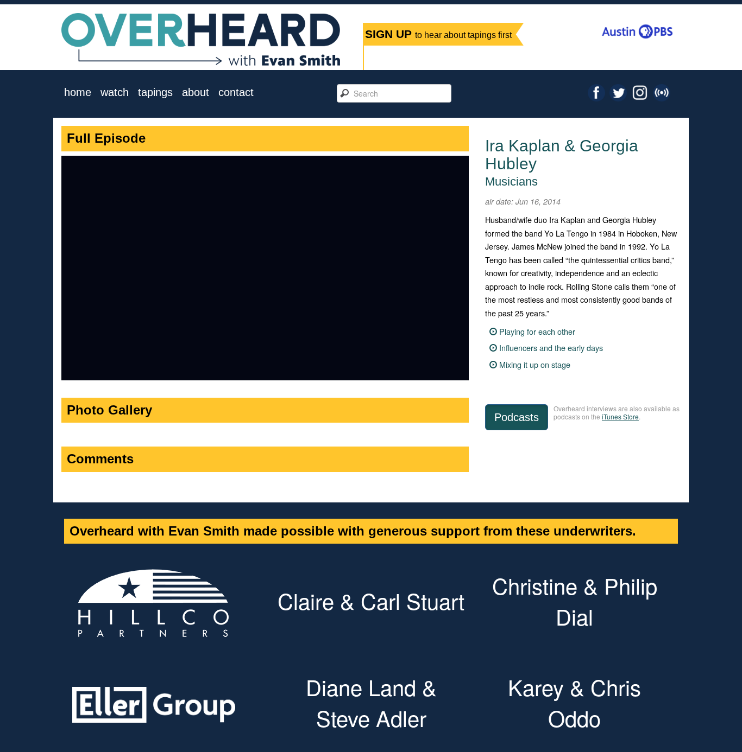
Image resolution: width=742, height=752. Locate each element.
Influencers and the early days (551, 347)
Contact (236, 92)
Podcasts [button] (516, 417)
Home (77, 92)
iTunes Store (620, 416)
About (195, 92)
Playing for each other (537, 331)
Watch (114, 92)
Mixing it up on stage (534, 364)
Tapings (155, 92)
